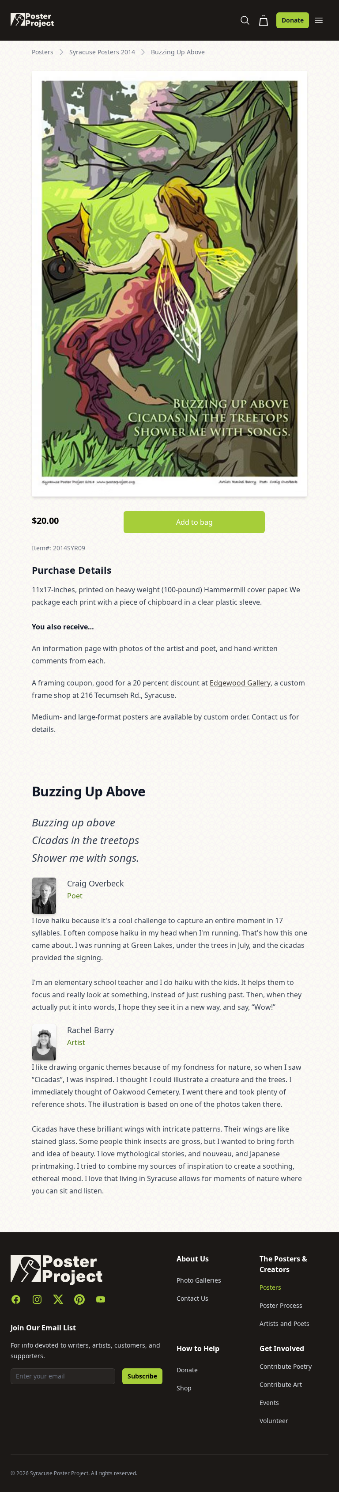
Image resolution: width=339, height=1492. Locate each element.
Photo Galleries (199, 1280)
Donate (293, 20)
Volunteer (274, 1420)
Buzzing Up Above (178, 52)
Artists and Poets (284, 1323)
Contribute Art (281, 1384)
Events (269, 1402)
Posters (42, 52)
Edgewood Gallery (240, 683)
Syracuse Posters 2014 (102, 52)
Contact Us (192, 1298)
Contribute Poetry (286, 1366)
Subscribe (142, 1376)
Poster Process (281, 1305)
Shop (184, 1388)
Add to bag (194, 522)
